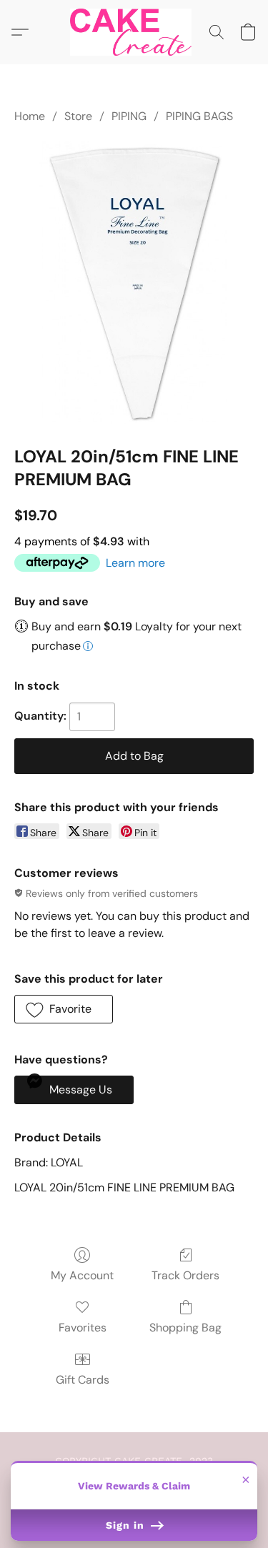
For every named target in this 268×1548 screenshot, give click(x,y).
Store (78, 116)
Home (29, 116)
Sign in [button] (127, 1525)
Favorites (82, 1327)
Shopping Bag (185, 1327)
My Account (82, 1275)
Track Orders (185, 1275)
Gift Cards (82, 1379)
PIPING (129, 116)
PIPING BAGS (199, 116)
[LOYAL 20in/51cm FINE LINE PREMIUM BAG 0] (134, 281)
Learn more (135, 562)
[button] (133, 32)
